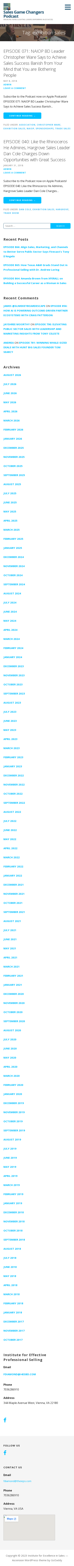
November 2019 (14, 1112)
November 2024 (14, 566)
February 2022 (13, 866)
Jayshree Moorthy (16, 324)
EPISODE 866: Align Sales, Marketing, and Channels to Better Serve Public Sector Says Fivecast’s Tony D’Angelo (36, 251)
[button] (69, 7)
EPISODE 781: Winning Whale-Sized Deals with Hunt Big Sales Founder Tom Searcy (35, 347)
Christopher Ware (49, 124)
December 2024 (13, 557)
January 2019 (12, 1203)
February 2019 (13, 1194)
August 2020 (12, 1030)
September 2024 (14, 584)
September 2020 (14, 1021)
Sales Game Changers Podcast (23, 14)
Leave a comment (14, 88)
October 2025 (13, 466)
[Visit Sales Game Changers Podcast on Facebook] (4, 1420)
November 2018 (14, 1221)
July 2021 (9, 930)
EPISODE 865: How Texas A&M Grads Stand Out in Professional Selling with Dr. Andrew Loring (35, 267)
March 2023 (11, 748)
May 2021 (9, 948)
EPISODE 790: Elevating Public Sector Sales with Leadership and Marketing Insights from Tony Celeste (35, 329)
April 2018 (10, 1285)
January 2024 (12, 657)
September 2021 (14, 912)
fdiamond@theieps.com (17, 1481)
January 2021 (12, 984)
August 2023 (12, 702)
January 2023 (12, 766)
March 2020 (11, 1075)
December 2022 (13, 775)
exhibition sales (14, 128)
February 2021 (13, 975)
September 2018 (14, 1239)
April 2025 (10, 520)
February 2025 (13, 538)
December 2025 (13, 447)
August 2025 (12, 484)
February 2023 (13, 757)
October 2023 (13, 684)
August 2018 (12, 1248)
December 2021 (13, 884)
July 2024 (9, 602)
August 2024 (12, 593)
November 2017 (14, 1330)
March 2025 (11, 529)
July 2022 (9, 821)
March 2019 (11, 1185)
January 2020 (12, 1094)
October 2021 (13, 902)
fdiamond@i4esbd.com (19, 1374)
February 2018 (13, 1303)
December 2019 (13, 1103)
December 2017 (13, 1321)
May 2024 (9, 620)
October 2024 (13, 575)
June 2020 (10, 1048)
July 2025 (9, 493)
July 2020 (9, 1039)
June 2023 (10, 720)
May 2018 (9, 1276)
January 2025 (12, 548)
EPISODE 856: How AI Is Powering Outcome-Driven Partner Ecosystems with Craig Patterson (35, 310)
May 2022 (9, 839)
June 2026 (10, 393)
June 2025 (10, 502)
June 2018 (10, 1267)
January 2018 (12, 1312)
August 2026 (12, 375)
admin (7, 84)
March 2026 (11, 420)
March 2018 (11, 1294)
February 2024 (13, 648)
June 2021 (10, 939)
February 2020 (13, 1085)
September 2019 (14, 1130)
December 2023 (13, 666)
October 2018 (13, 1230)
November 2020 (14, 1003)
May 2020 (9, 1057)
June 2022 (10, 830)
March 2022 (11, 857)
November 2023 (14, 675)
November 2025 (14, 457)
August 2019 (12, 1139)
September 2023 (14, 693)
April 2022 (10, 848)
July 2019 (9, 1148)
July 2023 (9, 711)
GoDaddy (56, 1560)
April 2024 (10, 629)
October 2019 (13, 1121)
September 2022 (14, 802)
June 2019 (10, 1157)
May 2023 (9, 730)
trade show (11, 213)
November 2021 (14, 893)
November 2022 (14, 784)
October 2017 (13, 1339)
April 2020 (10, 1066)
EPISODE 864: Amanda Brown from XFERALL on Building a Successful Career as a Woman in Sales (34, 281)
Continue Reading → (22, 115)
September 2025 (14, 475)
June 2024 (10, 611)
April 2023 (10, 739)
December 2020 (13, 994)
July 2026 (9, 384)
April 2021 (10, 957)
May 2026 (9, 402)
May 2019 (9, 1166)
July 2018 (9, 1257)
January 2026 (12, 438)
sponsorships (45, 128)
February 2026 (13, 429)
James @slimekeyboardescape (24, 306)
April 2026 (10, 411)
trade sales (63, 128)
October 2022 (13, 793)
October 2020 (13, 1012)
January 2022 (12, 875)
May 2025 (9, 511)
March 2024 (11, 639)
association (27, 124)
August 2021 (12, 921)
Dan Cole (25, 209)
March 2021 (11, 966)
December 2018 (13, 1212)
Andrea (8, 342)
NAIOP (30, 128)
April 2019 (10, 1176)
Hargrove (62, 209)
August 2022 (12, 811)
